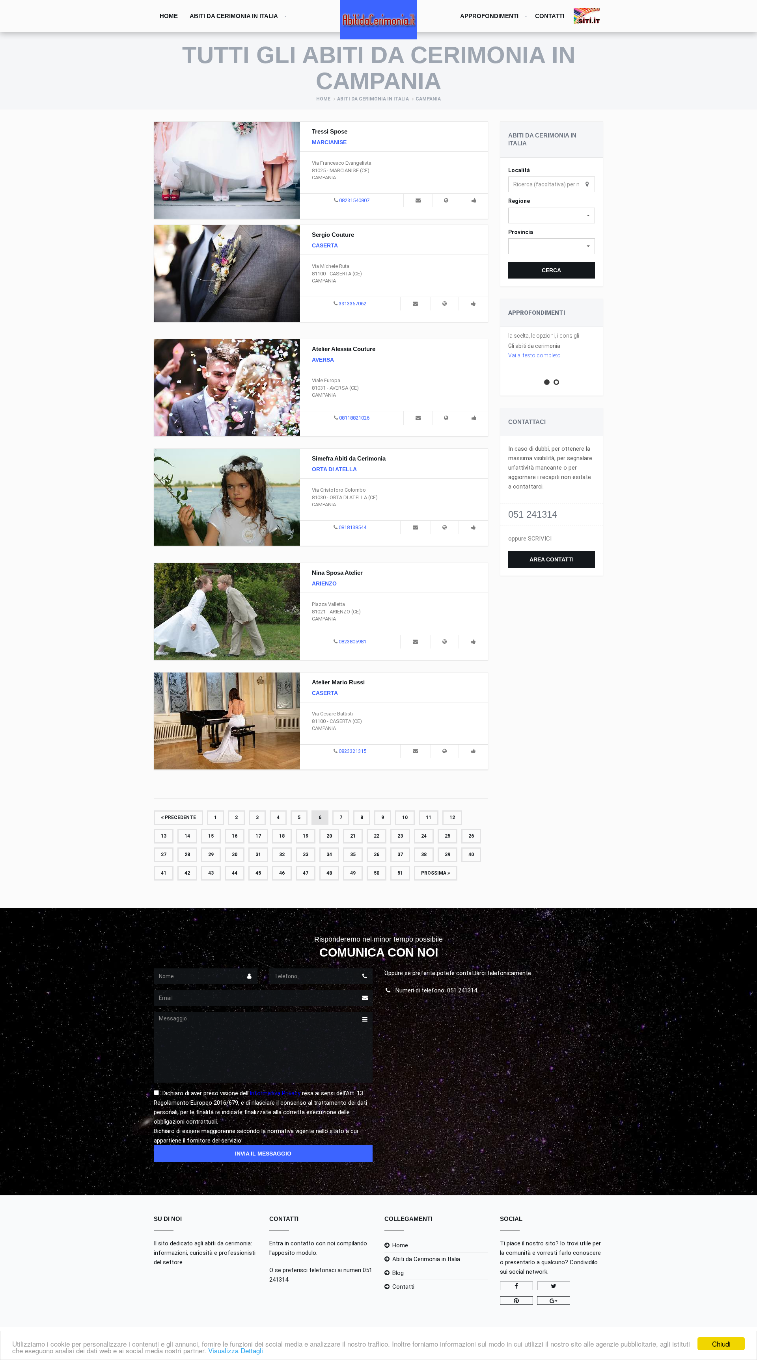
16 (234, 836)
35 (353, 854)
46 (282, 873)
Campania (428, 99)
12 (452, 817)
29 (211, 854)
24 (424, 836)
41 (163, 873)
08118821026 (354, 418)
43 (211, 873)
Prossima (434, 873)
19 (305, 836)
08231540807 (354, 200)
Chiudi (721, 1344)
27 (163, 854)
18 (282, 836)
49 (353, 873)
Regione (519, 201)
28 (187, 854)
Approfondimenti (489, 16)
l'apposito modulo (292, 1252)
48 (329, 873)
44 (234, 873)
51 (400, 873)
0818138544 (352, 527)
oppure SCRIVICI (530, 538)
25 (447, 836)
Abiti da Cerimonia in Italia (234, 16)
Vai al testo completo (534, 355)
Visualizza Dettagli (235, 1350)
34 (329, 854)
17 (258, 836)
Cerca (551, 270)
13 (163, 836)
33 (305, 854)
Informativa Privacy (275, 1093)
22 (376, 836)
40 (471, 854)
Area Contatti (552, 559)
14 (187, 836)
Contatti (549, 16)
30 (234, 854)
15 (211, 836)
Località (519, 170)
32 (282, 854)
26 (471, 836)
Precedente (180, 817)
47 (305, 873)
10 (405, 817)
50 (376, 873)
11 (428, 817)
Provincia (520, 232)
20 (329, 836)
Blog (398, 1272)
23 (400, 836)
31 (258, 854)
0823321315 (352, 751)
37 (400, 854)
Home (169, 16)
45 (258, 873)
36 (376, 854)
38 (424, 854)
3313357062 (352, 304)
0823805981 (352, 642)
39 (447, 854)
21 (353, 836)
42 (187, 873)
